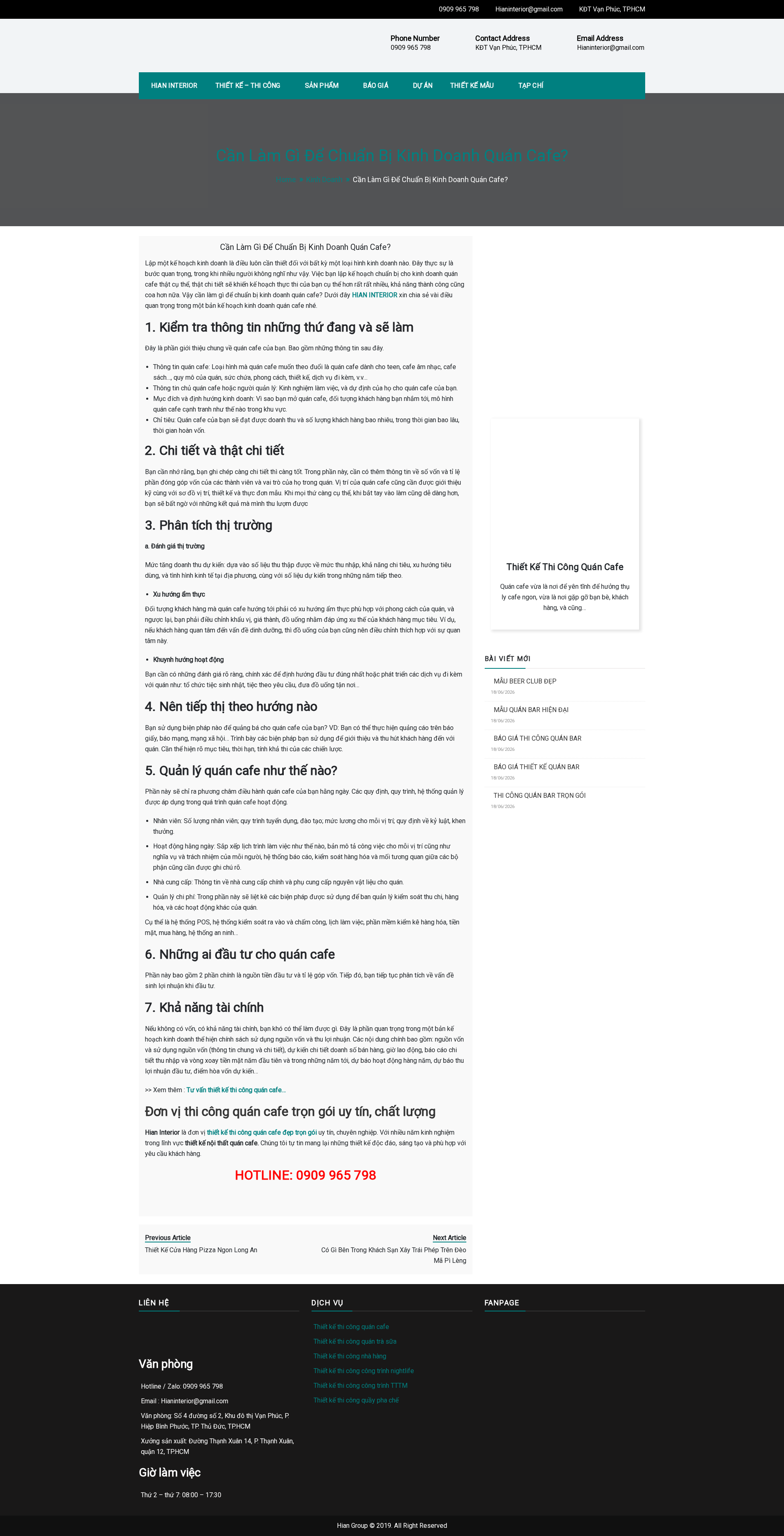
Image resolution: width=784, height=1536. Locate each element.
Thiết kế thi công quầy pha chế (356, 1400)
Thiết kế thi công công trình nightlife (364, 1371)
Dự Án (422, 85)
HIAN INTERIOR (374, 295)
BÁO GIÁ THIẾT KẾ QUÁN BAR (536, 767)
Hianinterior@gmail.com (529, 9)
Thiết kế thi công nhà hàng (350, 1356)
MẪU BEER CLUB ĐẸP (525, 681)
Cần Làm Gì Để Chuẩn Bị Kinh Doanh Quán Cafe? (305, 247)
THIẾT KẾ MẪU (472, 85)
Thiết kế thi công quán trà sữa (355, 1341)
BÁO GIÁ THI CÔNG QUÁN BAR (537, 738)
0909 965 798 (459, 9)
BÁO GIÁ (375, 85)
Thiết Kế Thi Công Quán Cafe (565, 567)
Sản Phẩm (322, 85)
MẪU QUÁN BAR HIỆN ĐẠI (531, 710)
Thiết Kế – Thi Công (248, 85)
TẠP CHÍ (531, 85)
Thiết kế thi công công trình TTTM (361, 1385)
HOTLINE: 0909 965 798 (530, 358)
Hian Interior (174, 85)
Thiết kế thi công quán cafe (351, 1327)
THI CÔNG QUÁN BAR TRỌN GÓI (540, 795)
